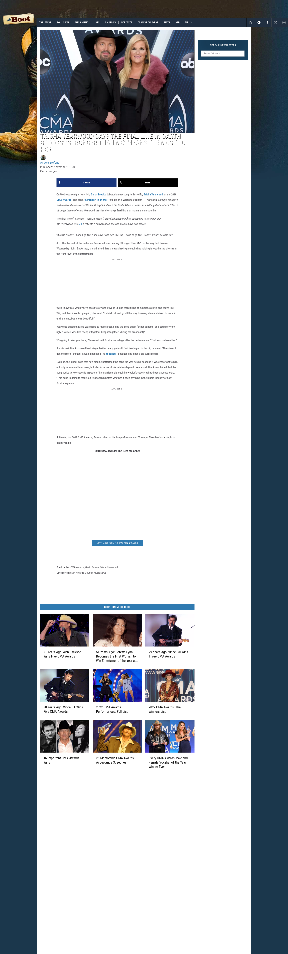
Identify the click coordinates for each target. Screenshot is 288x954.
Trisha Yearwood (153, 194)
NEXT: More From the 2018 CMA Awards (117, 543)
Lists (97, 22)
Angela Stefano (50, 162)
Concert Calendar (148, 22)
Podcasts (126, 22)
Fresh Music (81, 22)
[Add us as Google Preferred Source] (259, 22)
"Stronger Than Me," (96, 199)
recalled (111, 353)
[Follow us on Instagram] (284, 22)
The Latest (45, 22)
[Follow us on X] (276, 22)
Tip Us (188, 22)
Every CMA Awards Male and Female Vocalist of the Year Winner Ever (168, 762)
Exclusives (63, 22)
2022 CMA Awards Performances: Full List (112, 709)
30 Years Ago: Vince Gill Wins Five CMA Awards (63, 709)
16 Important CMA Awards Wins (61, 760)
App (178, 22)
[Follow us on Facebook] (267, 22)
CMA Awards (63, 199)
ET (80, 224)
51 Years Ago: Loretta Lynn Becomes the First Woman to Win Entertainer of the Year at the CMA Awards (116, 656)
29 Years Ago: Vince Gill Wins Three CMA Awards (168, 654)
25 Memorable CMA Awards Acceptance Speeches (115, 760)
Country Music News (95, 572)
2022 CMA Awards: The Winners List (165, 709)
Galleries (110, 22)
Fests (167, 22)
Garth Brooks (99, 194)
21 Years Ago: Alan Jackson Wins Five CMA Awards (62, 654)
